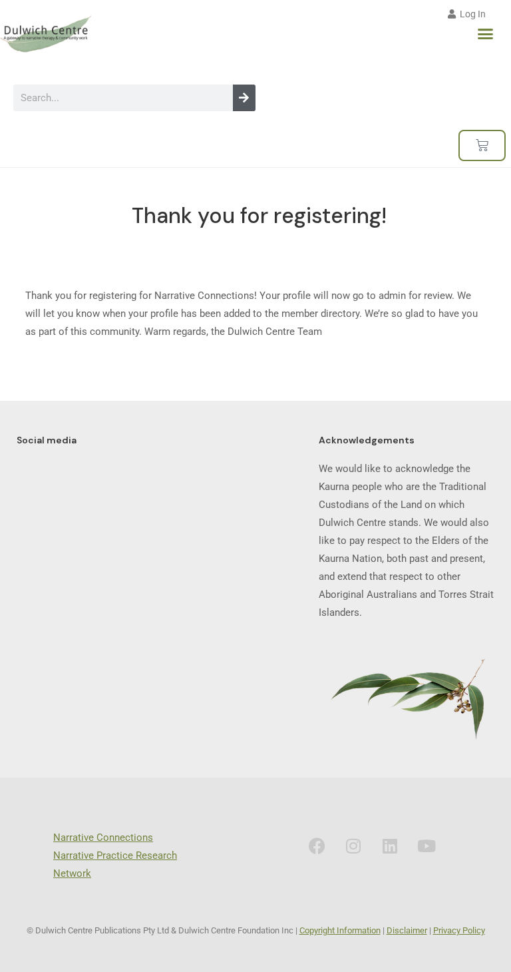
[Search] (244, 98)
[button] (485, 34)
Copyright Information (340, 930)
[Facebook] (316, 845)
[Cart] (482, 145)
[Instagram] (353, 845)
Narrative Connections (103, 838)
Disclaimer (407, 930)
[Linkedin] (390, 845)
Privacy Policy (459, 930)
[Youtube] (426, 845)
